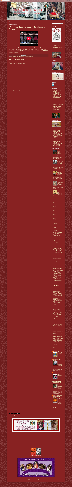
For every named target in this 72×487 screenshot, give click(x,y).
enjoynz (37, 479)
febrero (55, 344)
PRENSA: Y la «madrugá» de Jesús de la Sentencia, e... (57, 300)
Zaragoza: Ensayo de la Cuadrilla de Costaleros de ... (57, 259)
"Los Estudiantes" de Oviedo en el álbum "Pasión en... (57, 235)
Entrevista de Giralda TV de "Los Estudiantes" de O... (57, 246)
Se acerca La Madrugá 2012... (58, 325)
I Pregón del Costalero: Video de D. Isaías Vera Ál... (57, 256)
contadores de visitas (12, 415)
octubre (55, 223)
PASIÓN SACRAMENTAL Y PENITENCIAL (57, 108)
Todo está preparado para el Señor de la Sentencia (57, 302)
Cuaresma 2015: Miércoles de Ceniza (59, 191)
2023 (54, 205)
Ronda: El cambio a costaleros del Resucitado (58, 271)
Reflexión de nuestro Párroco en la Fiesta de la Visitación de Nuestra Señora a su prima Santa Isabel (60, 364)
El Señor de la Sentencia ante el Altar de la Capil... (58, 278)
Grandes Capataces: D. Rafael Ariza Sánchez (58, 327)
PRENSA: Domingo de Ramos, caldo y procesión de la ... (58, 339)
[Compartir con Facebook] (24, 55)
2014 (54, 217)
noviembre (55, 222)
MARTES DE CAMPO (56, 103)
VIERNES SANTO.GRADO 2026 (60, 375)
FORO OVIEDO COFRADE (57, 109)
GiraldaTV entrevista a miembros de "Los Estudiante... (56, 310)
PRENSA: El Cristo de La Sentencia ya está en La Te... (57, 240)
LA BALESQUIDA (55, 137)
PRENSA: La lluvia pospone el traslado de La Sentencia (58, 280)
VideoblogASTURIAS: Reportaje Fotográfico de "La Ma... (57, 262)
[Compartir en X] (23, 55)
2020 (54, 209)
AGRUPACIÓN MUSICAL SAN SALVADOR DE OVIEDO (57, 48)
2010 (54, 347)
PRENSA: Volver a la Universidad (56, 316)
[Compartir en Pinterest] (25, 55)
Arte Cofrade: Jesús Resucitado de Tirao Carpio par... (58, 265)
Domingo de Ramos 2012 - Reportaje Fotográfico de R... (57, 283)
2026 (54, 201)
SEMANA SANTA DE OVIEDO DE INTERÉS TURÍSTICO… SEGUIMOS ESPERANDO (59, 152)
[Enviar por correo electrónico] (21, 55)
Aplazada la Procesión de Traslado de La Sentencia (57, 273)
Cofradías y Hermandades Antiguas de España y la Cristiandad (57, 382)
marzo (55, 343)
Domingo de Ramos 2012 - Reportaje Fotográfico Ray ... (58, 252)
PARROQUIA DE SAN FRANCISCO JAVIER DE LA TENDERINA (57, 90)
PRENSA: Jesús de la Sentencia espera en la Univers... (57, 275)
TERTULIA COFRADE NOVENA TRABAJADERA (57, 136)
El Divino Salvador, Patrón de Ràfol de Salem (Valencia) (60, 182)
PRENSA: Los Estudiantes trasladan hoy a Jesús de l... (58, 244)
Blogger (46, 479)
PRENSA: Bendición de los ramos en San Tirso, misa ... (58, 341)
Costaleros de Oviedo (15, 56)
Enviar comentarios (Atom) (17, 90)
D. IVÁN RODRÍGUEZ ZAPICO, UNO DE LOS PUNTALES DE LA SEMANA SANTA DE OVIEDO (58, 162)
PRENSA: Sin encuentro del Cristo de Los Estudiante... (57, 337)
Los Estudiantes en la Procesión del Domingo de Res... (57, 288)
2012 (54, 219)
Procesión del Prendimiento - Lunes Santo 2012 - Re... (57, 233)
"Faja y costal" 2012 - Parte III (57, 308)
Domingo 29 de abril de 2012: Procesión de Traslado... (58, 250)
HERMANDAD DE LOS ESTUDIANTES (56, 46)
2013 (54, 218)
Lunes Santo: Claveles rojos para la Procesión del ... (57, 329)
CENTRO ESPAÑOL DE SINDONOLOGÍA (56, 101)
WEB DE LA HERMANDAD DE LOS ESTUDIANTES (57, 93)
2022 (54, 206)
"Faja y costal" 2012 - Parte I (57, 324)
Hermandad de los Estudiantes (23, 56)
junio (54, 228)
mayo (54, 230)
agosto (55, 226)
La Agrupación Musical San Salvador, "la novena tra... (57, 293)
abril (54, 231)
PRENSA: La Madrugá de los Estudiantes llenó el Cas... (57, 295)
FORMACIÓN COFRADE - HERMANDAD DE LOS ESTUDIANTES (57, 97)
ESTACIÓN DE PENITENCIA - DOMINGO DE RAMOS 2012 (57, 334)
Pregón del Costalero (30, 56)
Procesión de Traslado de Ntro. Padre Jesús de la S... (58, 254)
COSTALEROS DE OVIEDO (57, 130)
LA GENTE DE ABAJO (56, 351)
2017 (54, 213)
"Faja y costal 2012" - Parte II (57, 312)
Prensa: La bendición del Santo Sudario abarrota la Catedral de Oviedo (59, 173)
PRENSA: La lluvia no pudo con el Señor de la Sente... (57, 242)
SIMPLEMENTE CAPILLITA (57, 106)
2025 (54, 202)
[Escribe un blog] (22, 55)
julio (54, 227)
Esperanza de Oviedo (56, 291)
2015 (54, 215)
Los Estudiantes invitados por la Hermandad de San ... (57, 314)
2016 (54, 214)
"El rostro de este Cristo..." (57, 248)
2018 (54, 211)
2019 (54, 210)
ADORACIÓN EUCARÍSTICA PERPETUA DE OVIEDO (57, 99)
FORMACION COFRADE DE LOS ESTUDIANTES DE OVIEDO (57, 396)
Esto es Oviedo (55, 298)
